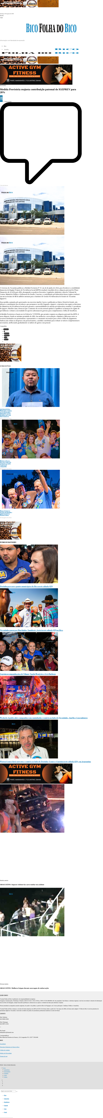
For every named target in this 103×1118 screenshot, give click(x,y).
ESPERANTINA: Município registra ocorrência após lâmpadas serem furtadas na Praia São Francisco (6, 413)
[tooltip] (6, 329)
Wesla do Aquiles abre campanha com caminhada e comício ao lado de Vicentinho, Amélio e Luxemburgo (44, 718)
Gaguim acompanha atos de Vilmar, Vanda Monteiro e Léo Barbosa (28, 674)
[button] (16, 1091)
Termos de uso (3, 1056)
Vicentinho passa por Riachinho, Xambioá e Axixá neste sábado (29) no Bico (31, 630)
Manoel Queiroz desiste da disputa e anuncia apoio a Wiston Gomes (6, 513)
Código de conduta (5, 1050)
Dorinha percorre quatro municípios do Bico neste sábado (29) (26, 586)
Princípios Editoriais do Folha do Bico (9, 1047)
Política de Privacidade (6, 1053)
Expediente (3, 1044)
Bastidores (3, 85)
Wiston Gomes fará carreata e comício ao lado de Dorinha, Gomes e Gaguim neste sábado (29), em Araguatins (45, 762)
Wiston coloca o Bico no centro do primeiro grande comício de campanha (5, 463)
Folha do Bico (8, 101)
